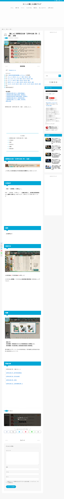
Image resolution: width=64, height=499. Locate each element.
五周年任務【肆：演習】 (11, 380)
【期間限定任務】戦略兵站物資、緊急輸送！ (16, 94)
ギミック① (10, 78)
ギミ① (9, 83)
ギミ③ (24, 83)
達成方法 (11, 144)
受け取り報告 (49, 105)
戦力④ (29, 82)
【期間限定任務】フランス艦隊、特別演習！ (16, 99)
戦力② (26, 76)
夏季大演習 (8, 101)
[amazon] (58, 0)
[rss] (59, 0)
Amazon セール (12, 70)
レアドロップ (23, 75)
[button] (7, 432)
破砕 (30, 76)
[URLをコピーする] (38, 432)
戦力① (14, 76)
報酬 (10, 146)
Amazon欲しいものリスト (51, 102)
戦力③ (25, 80)
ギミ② (13, 83)
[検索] (61, 0)
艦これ (11, 410)
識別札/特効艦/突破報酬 (14, 75)
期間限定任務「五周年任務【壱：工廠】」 (18, 138)
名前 (7, 467)
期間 (10, 142)
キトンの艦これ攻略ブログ (32, 4)
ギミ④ (28, 83)
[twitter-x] (55, 0)
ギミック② (16, 78)
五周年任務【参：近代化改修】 (13, 376)
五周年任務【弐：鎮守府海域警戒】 (14, 372)
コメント (8, 450)
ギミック (10, 76)
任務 (6, 410)
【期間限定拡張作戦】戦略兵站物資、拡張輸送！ (17, 96)
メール (7, 471)
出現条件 (11, 140)
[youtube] (56, 0)
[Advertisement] (32, 18)
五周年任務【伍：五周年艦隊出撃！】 (14, 383)
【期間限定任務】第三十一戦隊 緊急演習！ (15, 98)
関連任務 (11, 148)
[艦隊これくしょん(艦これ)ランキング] (52, 128)
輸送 (23, 76)
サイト (7, 476)
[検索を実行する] (59, 76)
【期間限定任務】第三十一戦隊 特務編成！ (15, 93)
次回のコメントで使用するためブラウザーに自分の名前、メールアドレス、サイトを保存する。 (23, 482)
